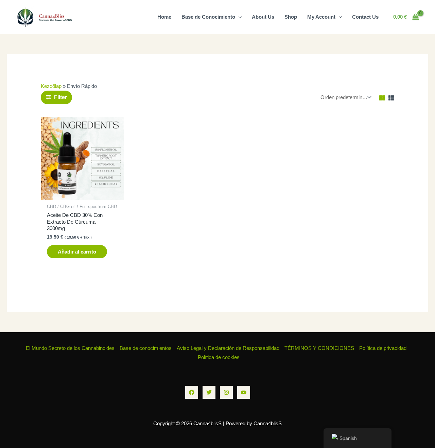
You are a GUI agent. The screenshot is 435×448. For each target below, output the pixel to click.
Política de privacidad (382, 348)
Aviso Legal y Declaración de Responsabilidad (228, 348)
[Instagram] (226, 392)
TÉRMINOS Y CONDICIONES (319, 348)
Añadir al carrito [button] (77, 252)
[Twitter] (209, 392)
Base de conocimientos (146, 348)
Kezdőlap (51, 86)
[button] (238, 17)
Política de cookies (219, 357)
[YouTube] (243, 392)
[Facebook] (191, 392)
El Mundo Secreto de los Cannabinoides (70, 348)
